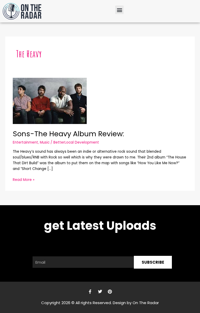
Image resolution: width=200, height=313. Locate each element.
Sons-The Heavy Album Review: (68, 134)
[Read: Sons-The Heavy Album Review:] (50, 100)
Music (44, 142)
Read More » (23, 179)
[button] (119, 9)
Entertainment (25, 142)
